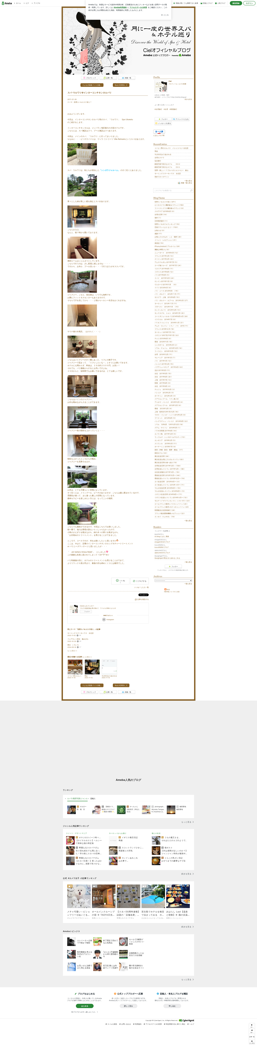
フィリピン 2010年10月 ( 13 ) (166, 351)
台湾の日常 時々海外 (128, 41)
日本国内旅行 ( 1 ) (161, 221)
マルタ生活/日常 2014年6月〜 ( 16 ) (167, 488)
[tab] (77, 798)
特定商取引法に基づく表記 (175, 1024)
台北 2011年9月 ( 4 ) (163, 386)
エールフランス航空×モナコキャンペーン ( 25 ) (172, 507)
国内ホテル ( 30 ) (161, 453)
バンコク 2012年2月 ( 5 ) (164, 393)
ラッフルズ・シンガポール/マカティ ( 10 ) (170, 437)
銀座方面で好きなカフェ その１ (167, 167)
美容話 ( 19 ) (159, 243)
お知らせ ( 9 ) (159, 230)
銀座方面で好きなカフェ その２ (167, 164)
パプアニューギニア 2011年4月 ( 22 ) (169, 367)
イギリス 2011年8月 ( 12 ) (164, 272)
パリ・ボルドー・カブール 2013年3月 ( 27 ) (171, 300)
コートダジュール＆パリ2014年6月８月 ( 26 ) (171, 316)
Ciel (170, 81)
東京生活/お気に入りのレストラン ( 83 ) (169, 459)
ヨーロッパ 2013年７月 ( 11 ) (166, 303)
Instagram (110, 619)
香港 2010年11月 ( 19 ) (163, 342)
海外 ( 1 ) (158, 218)
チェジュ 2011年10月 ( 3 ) (165, 389)
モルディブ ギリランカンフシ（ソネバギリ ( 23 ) (172, 501)
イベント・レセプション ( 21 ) (165, 240)
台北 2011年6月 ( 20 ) (163, 377)
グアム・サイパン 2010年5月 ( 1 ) (167, 428)
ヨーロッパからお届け (117, 833)
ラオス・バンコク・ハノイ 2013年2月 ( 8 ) (170, 415)
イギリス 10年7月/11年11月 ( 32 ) (167, 335)
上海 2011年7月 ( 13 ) (163, 380)
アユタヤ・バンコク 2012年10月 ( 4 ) (169, 402)
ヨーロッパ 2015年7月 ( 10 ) (165, 332)
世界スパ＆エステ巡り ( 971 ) (165, 202)
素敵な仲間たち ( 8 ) (162, 250)
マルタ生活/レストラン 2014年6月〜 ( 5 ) (169, 491)
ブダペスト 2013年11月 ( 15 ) (167, 307)
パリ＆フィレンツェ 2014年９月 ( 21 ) (169, 323)
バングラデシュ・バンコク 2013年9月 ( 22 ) (171, 421)
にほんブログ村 (159, 135)
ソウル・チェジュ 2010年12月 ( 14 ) (168, 348)
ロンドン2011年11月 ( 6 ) (164, 281)
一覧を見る (188, 181)
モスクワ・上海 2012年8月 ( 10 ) (167, 297)
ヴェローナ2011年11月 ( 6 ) (165, 285)
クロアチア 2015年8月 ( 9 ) (164, 211)
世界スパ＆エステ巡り (82, 102)
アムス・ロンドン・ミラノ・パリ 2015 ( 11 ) (171, 326)
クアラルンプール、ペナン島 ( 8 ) (167, 399)
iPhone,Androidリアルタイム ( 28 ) (167, 246)
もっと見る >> (72, 651)
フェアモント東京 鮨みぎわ (77, 639)
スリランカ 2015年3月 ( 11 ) (166, 444)
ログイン (249, 3)
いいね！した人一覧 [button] (141, 587)
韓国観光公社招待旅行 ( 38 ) (165, 510)
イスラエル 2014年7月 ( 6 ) (165, 319)
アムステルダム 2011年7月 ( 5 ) (166, 262)
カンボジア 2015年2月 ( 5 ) (165, 440)
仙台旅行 (158, 161)
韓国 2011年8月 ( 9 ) (162, 383)
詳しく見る (128, 1006)
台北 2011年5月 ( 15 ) (163, 374)
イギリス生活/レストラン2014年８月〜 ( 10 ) (171, 497)
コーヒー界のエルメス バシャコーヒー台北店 (171, 148)
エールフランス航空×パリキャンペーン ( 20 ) (171, 504)
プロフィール (173, 84)
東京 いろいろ (73, 645)
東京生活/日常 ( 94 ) (162, 456)
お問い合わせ (126, 1024)
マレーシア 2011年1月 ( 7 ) (165, 358)
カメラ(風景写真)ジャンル (77, 798)
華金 (156, 151)
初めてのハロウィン (162, 177)
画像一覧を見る (186, 183)
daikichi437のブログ (162, 553)
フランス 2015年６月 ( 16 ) (164, 329)
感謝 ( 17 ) (158, 234)
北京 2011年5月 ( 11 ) (162, 370)
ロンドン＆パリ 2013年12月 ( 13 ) (167, 310)
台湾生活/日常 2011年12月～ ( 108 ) (167, 466)
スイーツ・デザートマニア (76, 833)
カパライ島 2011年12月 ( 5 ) (165, 434)
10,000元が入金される (163, 154)
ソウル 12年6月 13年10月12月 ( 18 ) (169, 424)
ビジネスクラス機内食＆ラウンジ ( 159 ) (169, 205)
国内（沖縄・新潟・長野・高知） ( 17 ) (169, 450)
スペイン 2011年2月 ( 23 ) (164, 259)
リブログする (141, 581)
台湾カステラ (159, 158)
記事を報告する (143, 599)
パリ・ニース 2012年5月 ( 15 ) (166, 291)
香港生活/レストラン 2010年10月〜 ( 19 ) (170, 478)
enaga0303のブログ (162, 542)
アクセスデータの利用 (154, 1024)
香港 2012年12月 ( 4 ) (163, 409)
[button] (252, 1042)
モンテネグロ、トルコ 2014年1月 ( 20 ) (169, 313)
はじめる (84, 1006)
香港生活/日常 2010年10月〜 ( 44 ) (167, 475)
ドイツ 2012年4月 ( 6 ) (163, 288)
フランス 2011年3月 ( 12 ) (164, 256)
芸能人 (93, 798)
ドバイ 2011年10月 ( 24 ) (164, 278)
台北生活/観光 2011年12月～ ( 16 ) (167, 472)
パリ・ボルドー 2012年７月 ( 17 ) (167, 294)
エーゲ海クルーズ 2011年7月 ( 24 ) (168, 265)
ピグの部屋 (182, 84)
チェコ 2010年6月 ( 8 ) (163, 339)
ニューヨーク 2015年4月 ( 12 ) (166, 253)
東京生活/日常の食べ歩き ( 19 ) (166, 462)
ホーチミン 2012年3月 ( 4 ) (165, 396)
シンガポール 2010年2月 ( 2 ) (166, 345)
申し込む (172, 1006)
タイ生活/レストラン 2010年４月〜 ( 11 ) (169, 485)
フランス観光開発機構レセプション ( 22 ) (169, 513)
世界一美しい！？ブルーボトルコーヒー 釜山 (171, 170)
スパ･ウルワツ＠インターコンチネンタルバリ (90, 92)
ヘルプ (191, 1024)
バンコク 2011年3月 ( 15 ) (164, 364)
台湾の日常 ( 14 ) (161, 215)
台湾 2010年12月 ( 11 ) (163, 354)
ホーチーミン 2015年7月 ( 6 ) (165, 447)
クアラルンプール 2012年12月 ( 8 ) (168, 405)
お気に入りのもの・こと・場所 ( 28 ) (168, 237)
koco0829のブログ (162, 547)
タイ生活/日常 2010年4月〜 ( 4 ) (167, 482)
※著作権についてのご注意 (171, 591)
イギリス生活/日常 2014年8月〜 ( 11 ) (168, 494)
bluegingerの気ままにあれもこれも (167, 558)
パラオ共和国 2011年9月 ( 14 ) (166, 431)
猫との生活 (156, 833)
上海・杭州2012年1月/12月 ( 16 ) (166, 412)
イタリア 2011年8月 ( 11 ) (164, 269)
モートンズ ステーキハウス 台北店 (80, 633)
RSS (168, 590)
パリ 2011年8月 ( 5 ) (162, 275)
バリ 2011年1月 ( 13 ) (163, 361)
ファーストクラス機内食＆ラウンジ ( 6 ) (169, 208)
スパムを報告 (112, 1024)
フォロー (87, 611)
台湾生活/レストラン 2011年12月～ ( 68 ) (169, 469)
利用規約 (138, 1024)
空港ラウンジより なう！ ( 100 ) (166, 227)
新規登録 (236, 3)
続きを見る (188, 99)
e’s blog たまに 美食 (162, 536)
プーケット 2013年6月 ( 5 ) (165, 418)
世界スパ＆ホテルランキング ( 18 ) (167, 224)
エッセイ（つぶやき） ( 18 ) (165, 517)
